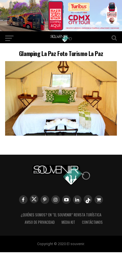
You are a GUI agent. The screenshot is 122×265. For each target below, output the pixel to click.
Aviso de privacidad (40, 222)
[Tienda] (98, 199)
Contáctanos (92, 222)
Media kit (68, 222)
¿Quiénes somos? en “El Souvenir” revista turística (61, 215)
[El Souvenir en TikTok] (88, 199)
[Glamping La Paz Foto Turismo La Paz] (61, 134)
